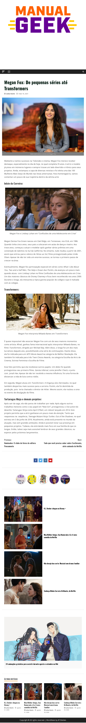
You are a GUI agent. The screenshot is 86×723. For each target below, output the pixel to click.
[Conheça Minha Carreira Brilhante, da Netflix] (73, 691)
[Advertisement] (43, 51)
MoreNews (50, 720)
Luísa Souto (10, 94)
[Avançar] (69, 479)
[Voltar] (17, 479)
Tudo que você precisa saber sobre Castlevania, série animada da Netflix (63, 443)
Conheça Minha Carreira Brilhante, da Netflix (72, 703)
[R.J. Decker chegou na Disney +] (13, 691)
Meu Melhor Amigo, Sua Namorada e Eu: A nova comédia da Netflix (32, 705)
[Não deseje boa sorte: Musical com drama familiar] (53, 691)
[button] (3, 71)
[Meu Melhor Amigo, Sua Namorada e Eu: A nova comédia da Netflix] (33, 691)
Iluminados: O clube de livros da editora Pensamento (20, 443)
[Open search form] (83, 72)
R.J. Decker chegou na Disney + (12, 703)
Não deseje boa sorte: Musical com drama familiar (52, 705)
